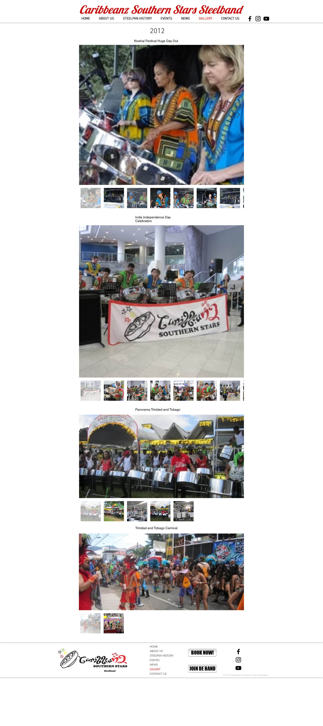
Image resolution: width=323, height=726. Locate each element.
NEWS (154, 664)
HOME (154, 646)
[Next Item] (238, 115)
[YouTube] (266, 18)
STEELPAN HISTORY (161, 655)
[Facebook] (249, 18)
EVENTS (154, 660)
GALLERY (155, 669)
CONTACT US (158, 674)
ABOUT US (156, 651)
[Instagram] (258, 18)
